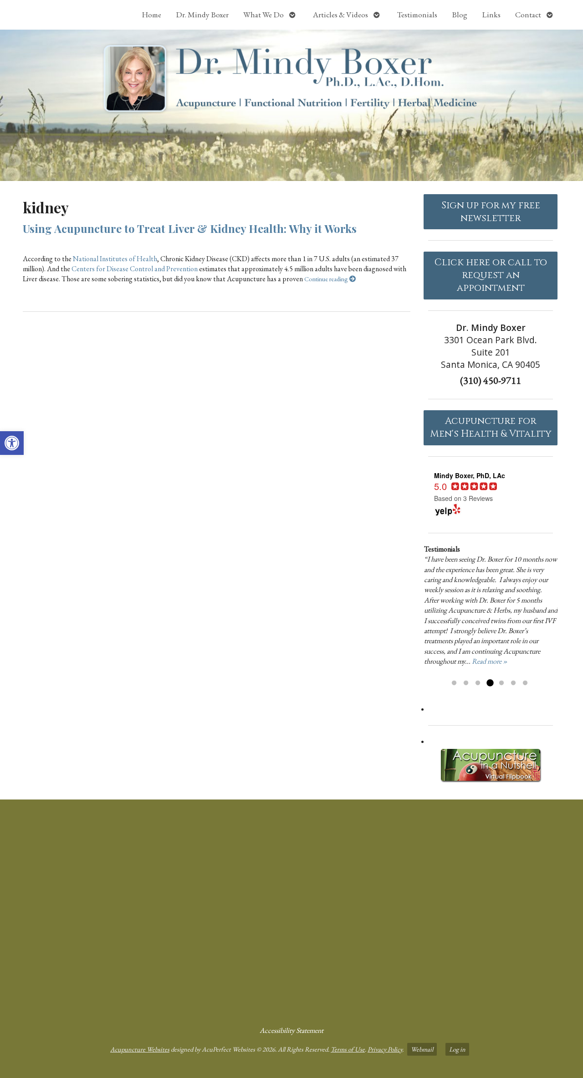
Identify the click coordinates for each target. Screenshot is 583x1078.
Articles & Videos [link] (340, 15)
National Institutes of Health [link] (115, 258)
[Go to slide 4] (489, 683)
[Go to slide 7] (525, 683)
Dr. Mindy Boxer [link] (202, 15)
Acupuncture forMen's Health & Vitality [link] (491, 427)
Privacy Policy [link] (385, 1049)
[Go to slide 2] (465, 683)
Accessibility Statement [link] (291, 1030)
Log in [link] (457, 1049)
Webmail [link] (422, 1049)
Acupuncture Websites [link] (139, 1049)
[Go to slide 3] (477, 683)
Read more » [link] (489, 661)
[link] (12, 443)
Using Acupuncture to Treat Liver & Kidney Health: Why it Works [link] (190, 228)
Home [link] (151, 15)
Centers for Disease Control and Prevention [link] (135, 268)
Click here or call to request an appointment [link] (491, 275)
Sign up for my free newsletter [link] (490, 212)
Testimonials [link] (417, 15)
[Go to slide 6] (513, 683)
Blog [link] (459, 15)
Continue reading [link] (326, 278)
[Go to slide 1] (454, 683)
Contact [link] (528, 15)
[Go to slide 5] (501, 683)
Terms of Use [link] (348, 1049)
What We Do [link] (263, 15)
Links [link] (491, 15)
